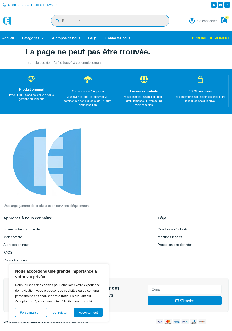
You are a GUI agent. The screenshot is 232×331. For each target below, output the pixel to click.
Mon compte (12, 237)
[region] (59, 293)
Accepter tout (88, 312)
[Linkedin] (220, 5)
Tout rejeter (59, 312)
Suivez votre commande (21, 229)
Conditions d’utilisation (174, 229)
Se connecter (207, 21)
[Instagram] (227, 5)
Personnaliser (30, 312)
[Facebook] (214, 5)
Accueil (8, 38)
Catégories (30, 38)
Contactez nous (117, 38)
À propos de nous (66, 38)
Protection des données (175, 245)
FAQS (92, 38)
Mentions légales (170, 237)
